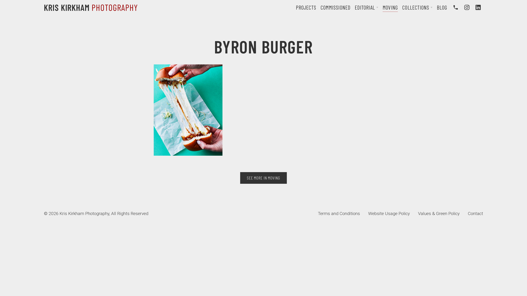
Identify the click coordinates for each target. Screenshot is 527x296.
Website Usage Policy (389, 213)
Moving (390, 7)
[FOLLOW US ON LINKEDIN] (478, 7)
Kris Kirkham (91, 7)
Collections (415, 7)
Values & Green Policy (439, 213)
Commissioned (335, 7)
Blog (442, 7)
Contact (475, 213)
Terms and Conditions (339, 213)
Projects (306, 7)
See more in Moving (263, 177)
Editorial (365, 7)
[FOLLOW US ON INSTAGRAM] (467, 7)
